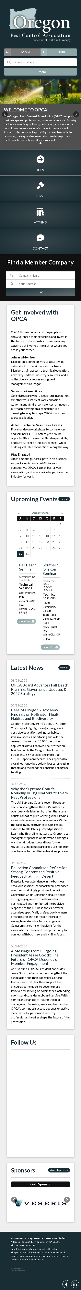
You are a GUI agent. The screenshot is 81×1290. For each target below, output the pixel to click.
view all (64, 499)
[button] (5, 114)
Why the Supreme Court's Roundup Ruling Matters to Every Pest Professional (39, 793)
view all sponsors (59, 1170)
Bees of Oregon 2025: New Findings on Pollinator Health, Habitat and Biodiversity (36, 714)
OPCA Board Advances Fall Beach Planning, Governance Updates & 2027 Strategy (39, 689)
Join (62, 52)
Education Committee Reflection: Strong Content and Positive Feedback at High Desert (39, 871)
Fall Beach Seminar (27, 567)
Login (25, 52)
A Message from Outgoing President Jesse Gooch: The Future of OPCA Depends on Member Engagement (35, 957)
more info (24, 621)
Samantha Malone (27, 1248)
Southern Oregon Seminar (50, 569)
